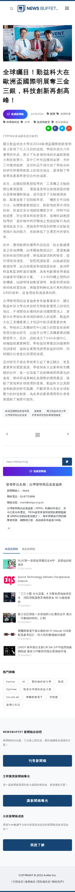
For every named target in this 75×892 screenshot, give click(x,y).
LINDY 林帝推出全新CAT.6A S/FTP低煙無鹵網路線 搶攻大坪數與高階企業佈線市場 (45, 649)
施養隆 (37, 411)
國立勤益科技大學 (56, 411)
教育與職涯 (61, 122)
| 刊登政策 (18, 882)
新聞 (53, 114)
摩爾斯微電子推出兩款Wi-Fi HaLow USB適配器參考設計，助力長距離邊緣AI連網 (44, 633)
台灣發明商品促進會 (16, 415)
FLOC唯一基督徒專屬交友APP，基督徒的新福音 (45, 562)
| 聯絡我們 (57, 882)
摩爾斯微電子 (34, 697)
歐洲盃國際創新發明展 (17, 411)
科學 (27, 122)
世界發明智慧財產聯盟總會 (46, 415)
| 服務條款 (30, 882)
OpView (11, 689)
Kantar (10, 681)
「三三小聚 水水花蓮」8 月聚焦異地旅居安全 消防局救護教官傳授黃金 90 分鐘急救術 (44, 597)
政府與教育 (44, 122)
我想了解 (37, 845)
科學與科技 (13, 122)
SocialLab (12, 697)
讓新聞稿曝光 (37, 800)
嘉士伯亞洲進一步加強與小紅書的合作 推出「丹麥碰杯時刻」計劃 (45, 616)
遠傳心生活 (13, 704)
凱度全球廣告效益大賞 (37, 689)
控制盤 (54, 697)
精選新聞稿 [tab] (11, 549)
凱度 (61, 681)
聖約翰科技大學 (41, 681)
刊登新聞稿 (38, 760)
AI (23, 681)
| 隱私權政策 (43, 882)
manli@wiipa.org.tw (32, 502)
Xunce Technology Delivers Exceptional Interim (44, 579)
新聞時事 (65, 114)
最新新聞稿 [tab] (28, 549)
